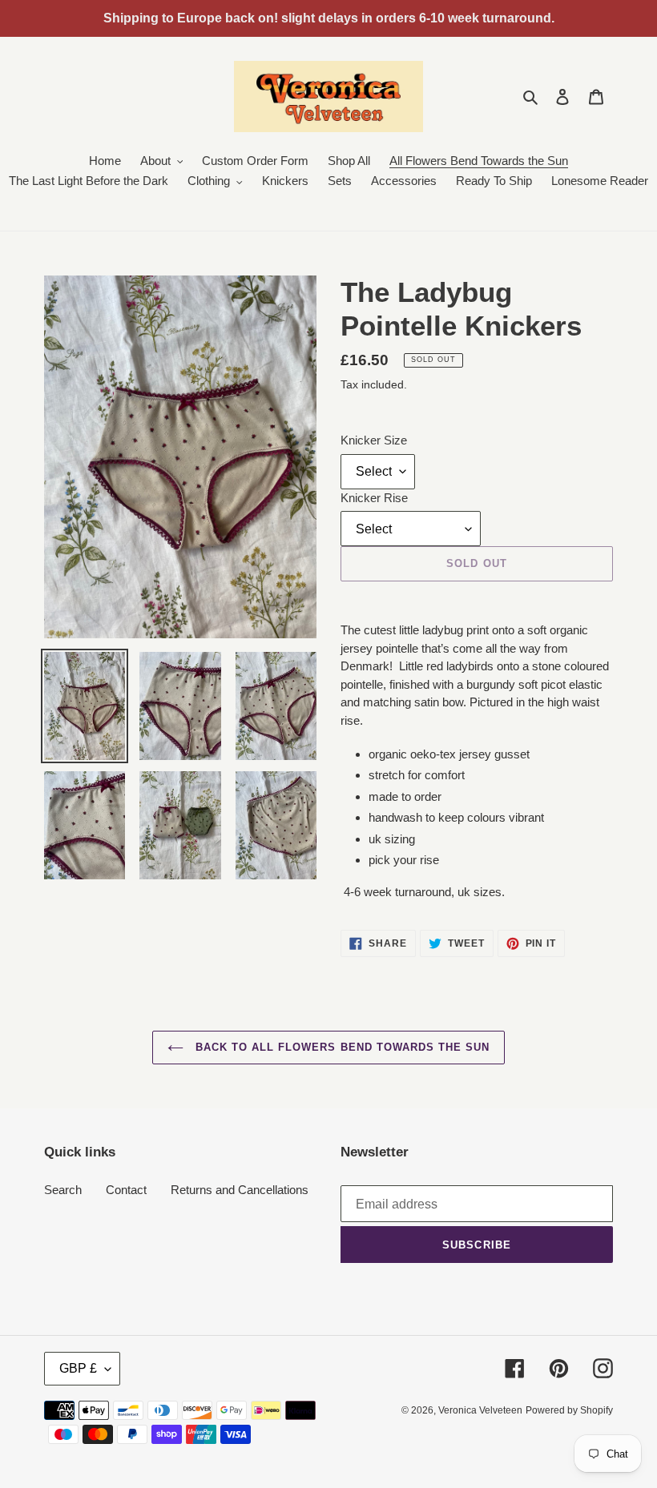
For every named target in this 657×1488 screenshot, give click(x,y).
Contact (126, 1189)
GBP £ (78, 1368)
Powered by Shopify (569, 1410)
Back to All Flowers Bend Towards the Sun (340, 1047)
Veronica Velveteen (480, 1410)
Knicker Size (374, 440)
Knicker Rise (374, 498)
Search (63, 1189)
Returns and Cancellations (239, 1189)
